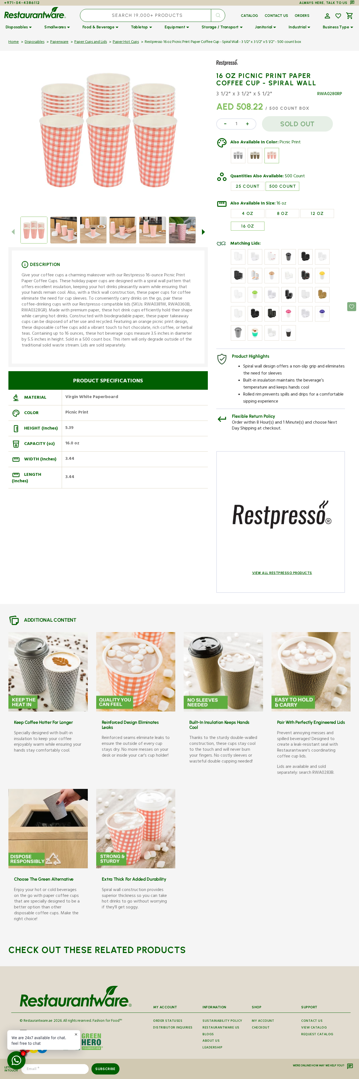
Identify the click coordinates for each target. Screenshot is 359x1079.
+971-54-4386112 (22, 3)
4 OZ (248, 213)
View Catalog (314, 1028)
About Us (211, 1041)
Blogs (208, 1035)
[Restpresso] (232, 67)
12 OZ (317, 213)
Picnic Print (290, 143)
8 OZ (282, 213)
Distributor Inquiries (173, 1028)
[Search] (218, 15)
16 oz (281, 204)
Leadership (212, 1048)
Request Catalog (317, 1035)
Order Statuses (167, 1021)
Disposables (34, 42)
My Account (263, 1021)
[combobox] (152, 15)
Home (13, 42)
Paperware (59, 42)
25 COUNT (247, 186)
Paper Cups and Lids (90, 42)
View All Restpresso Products (282, 573)
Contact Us (312, 1021)
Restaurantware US (221, 1028)
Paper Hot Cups (126, 42)
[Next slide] (203, 231)
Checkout (261, 1028)
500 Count (295, 177)
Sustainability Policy (222, 1021)
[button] (327, 15)
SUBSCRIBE (105, 1069)
